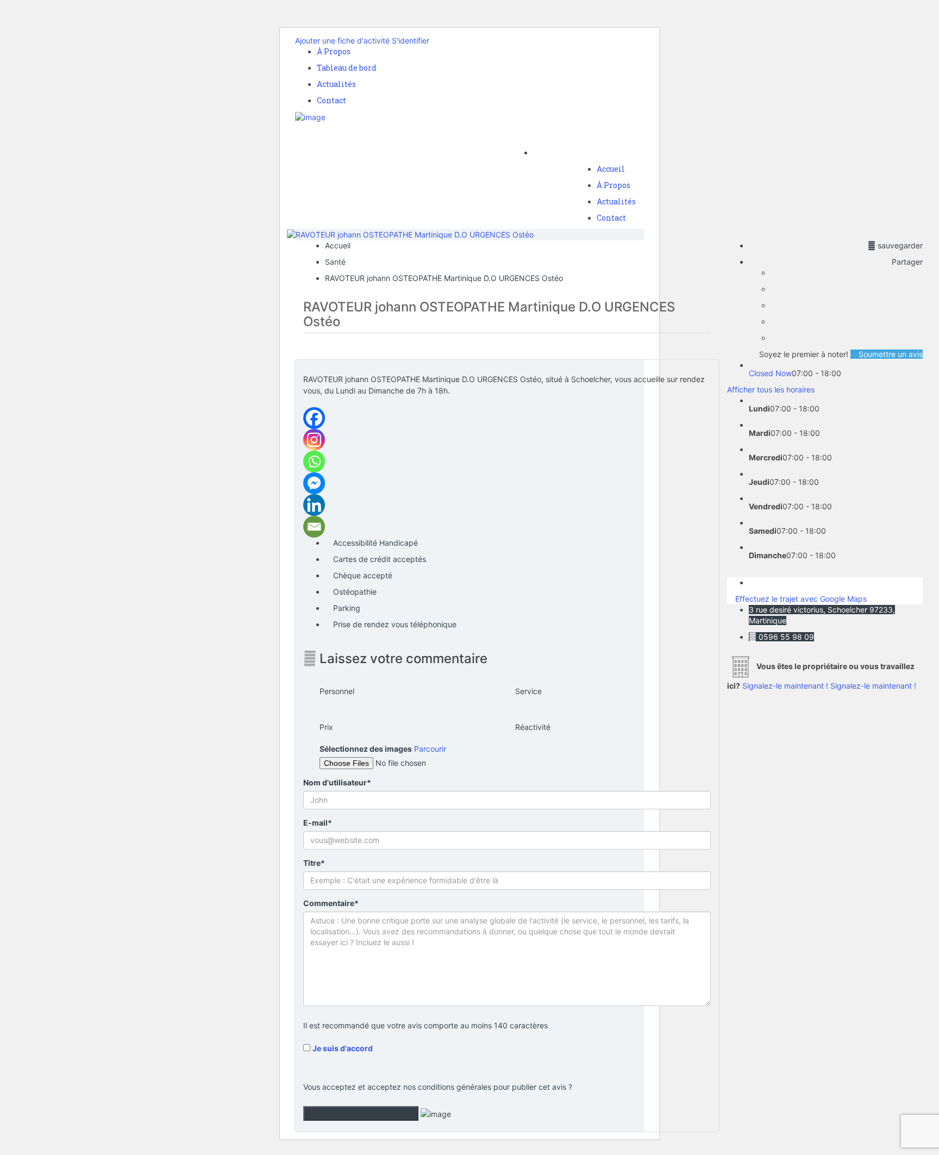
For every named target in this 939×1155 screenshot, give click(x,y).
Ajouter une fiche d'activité (342, 40)
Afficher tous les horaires (771, 389)
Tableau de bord (347, 68)
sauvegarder (899, 245)
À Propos (333, 51)
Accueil (611, 169)
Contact (331, 100)
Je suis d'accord (342, 1048)
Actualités (336, 84)
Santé (335, 261)
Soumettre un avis (889, 354)
